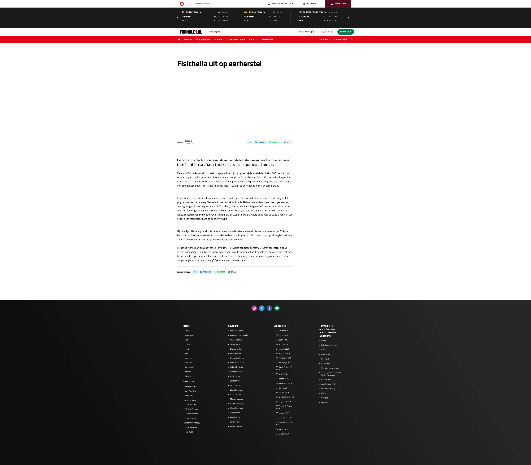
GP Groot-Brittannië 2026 (284, 368)
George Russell (236, 372)
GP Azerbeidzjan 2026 (285, 397)
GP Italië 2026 (281, 388)
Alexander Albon (236, 331)
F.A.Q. (323, 350)
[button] (338, 4)
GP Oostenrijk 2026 (284, 362)
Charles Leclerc (236, 349)
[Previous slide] (177, 17)
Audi (186, 340)
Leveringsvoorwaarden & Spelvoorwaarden (331, 373)
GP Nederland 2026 (284, 383)
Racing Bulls (190, 367)
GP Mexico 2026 (282, 413)
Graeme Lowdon (191, 414)
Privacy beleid (327, 379)
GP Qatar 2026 (282, 429)
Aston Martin (190, 335)
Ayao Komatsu (190, 400)
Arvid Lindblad (236, 340)
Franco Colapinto (237, 362)
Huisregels (325, 354)
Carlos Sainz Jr (236, 344)
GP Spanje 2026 (282, 392)
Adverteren (325, 363)
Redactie (188, 140)
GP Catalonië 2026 (283, 358)
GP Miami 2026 (282, 344)
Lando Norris (235, 385)
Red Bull (188, 372)
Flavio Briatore (190, 404)
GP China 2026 (282, 335)
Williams (188, 376)
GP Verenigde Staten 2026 (284, 407)
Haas (187, 353)
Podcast (253, 39)
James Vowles (190, 418)
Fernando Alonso (237, 358)
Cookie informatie (328, 384)
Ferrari (187, 349)
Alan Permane (190, 391)
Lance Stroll (235, 381)
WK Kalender (203, 39)
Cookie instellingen (329, 389)
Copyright (325, 402)
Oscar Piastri (235, 413)
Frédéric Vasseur (191, 409)
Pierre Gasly (235, 417)
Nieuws (188, 39)
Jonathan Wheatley (192, 423)
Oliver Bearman (236, 408)
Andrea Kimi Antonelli (239, 335)
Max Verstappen (236, 39)
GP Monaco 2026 (283, 353)
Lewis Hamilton (236, 390)
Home (323, 340)
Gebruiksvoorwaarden (330, 368)
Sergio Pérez (235, 422)
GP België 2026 (282, 374)
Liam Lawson (235, 394)
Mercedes (189, 362)
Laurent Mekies (191, 427)
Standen (218, 39)
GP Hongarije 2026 (283, 379)
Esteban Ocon (235, 353)
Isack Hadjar (235, 376)
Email (289, 142)
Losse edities (327, 31)
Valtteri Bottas (236, 426)
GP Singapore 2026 (283, 401)
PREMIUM (267, 39)
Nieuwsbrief (340, 39)
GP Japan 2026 (282, 340)
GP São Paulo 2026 (283, 418)
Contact (324, 398)
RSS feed (325, 359)
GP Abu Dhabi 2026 (284, 434)
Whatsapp (276, 142)
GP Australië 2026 (283, 331)
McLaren (188, 358)
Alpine (187, 331)
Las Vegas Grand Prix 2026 (284, 423)
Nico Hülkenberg (237, 403)
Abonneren (345, 31)
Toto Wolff (189, 432)
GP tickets (324, 39)
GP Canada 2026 (282, 349)
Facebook (261, 142)
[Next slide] (349, 17)
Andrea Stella (190, 395)
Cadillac (188, 344)
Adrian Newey (190, 386)
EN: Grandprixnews (329, 345)
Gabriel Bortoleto (237, 367)
